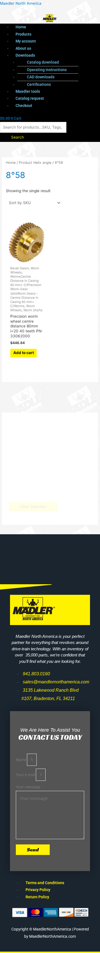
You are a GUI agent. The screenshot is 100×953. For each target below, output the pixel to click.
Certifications (39, 84)
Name (21, 760)
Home (21, 27)
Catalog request (30, 98)
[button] (55, 55)
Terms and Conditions (45, 883)
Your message (28, 787)
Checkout (24, 105)
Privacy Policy (38, 889)
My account (26, 41)
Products (23, 34)
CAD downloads (40, 77)
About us (23, 48)
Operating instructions (47, 69)
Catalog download (43, 62)
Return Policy (37, 897)
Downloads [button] (25, 55)
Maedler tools (28, 91)
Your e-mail (26, 775)
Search (17, 137)
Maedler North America (20, 3)
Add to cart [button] (23, 352)
